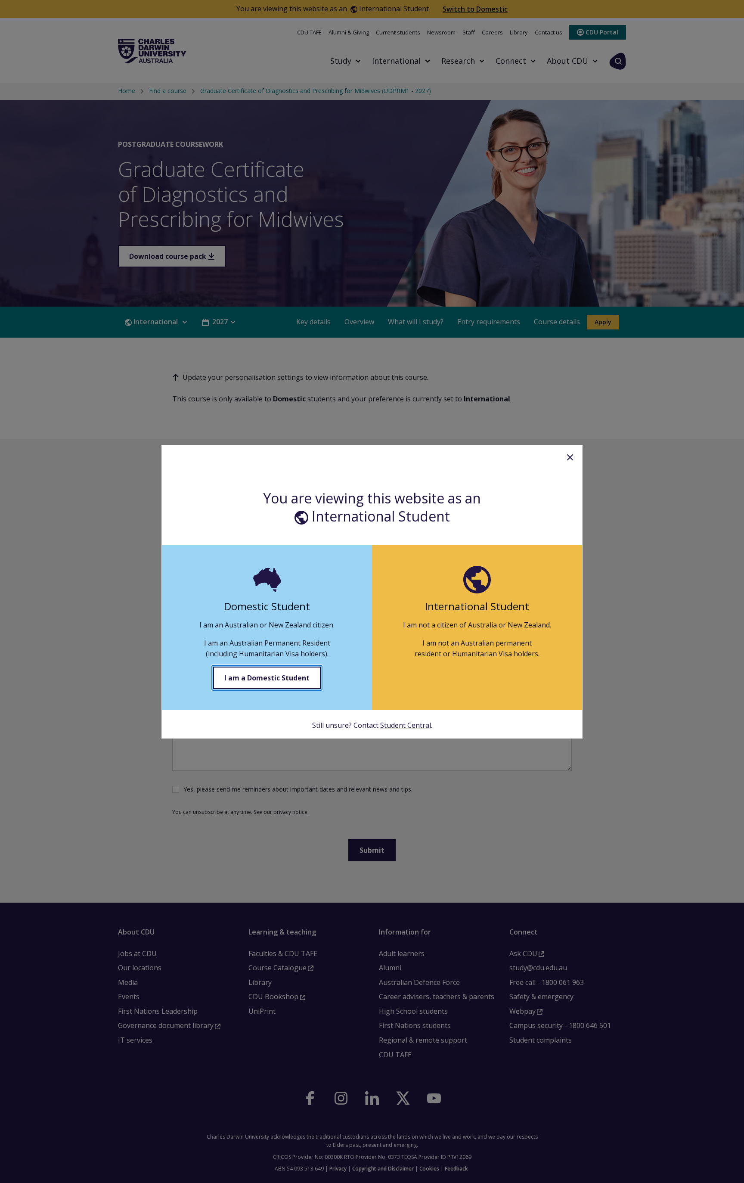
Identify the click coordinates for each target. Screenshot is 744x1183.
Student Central (405, 725)
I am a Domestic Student (267, 678)
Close (570, 457)
